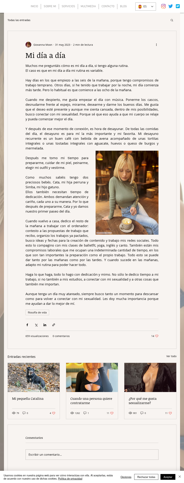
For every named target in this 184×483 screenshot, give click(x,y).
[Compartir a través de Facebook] (27, 325)
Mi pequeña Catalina (27, 398)
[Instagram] (163, 6)
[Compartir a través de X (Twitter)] (36, 325)
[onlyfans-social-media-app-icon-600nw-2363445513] (178, 6)
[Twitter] (170, 6)
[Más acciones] (156, 44)
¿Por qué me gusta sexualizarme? (143, 400)
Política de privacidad (70, 478)
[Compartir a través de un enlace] (53, 325)
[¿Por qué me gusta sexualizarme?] (150, 377)
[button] (172, 20)
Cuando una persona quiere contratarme (91, 400)
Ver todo (171, 356)
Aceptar (168, 477)
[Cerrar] (180, 477)
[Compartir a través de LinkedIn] (45, 325)
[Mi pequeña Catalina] (34, 377)
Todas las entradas (19, 20)
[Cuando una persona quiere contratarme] (92, 377)
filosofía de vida (37, 312)
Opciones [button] (126, 477)
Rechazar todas (146, 477)
